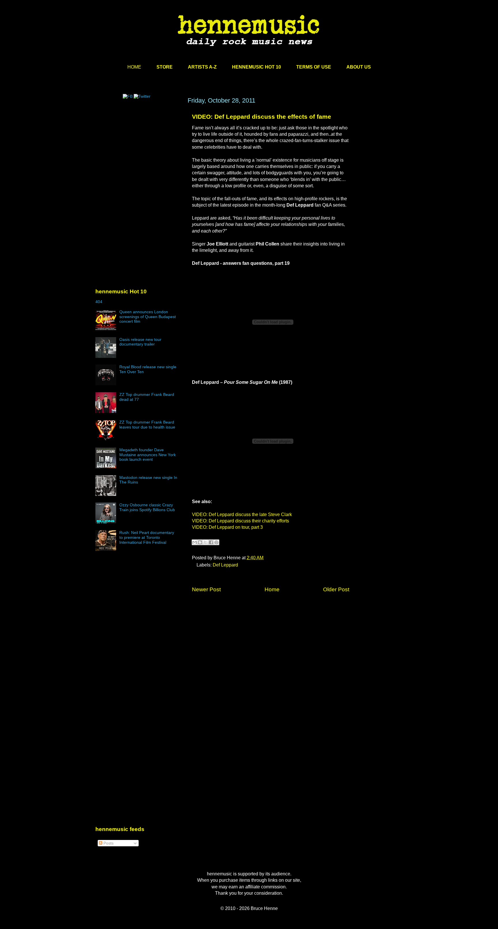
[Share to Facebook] (211, 542)
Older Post (336, 589)
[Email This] (194, 542)
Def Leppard (225, 564)
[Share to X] (205, 542)
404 (98, 301)
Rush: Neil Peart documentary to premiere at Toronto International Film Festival (146, 537)
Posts (108, 843)
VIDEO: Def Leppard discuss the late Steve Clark (242, 514)
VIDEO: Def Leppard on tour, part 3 (227, 527)
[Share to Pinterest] (216, 542)
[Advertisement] (138, 152)
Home (272, 589)
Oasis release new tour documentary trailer (140, 342)
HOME (134, 67)
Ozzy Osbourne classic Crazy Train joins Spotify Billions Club (147, 507)
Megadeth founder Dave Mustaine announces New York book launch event (147, 454)
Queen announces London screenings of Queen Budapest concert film (147, 316)
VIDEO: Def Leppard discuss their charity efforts (240, 520)
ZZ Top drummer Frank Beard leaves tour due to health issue (147, 424)
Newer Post (206, 589)
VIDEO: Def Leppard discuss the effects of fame (261, 116)
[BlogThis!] (200, 542)
